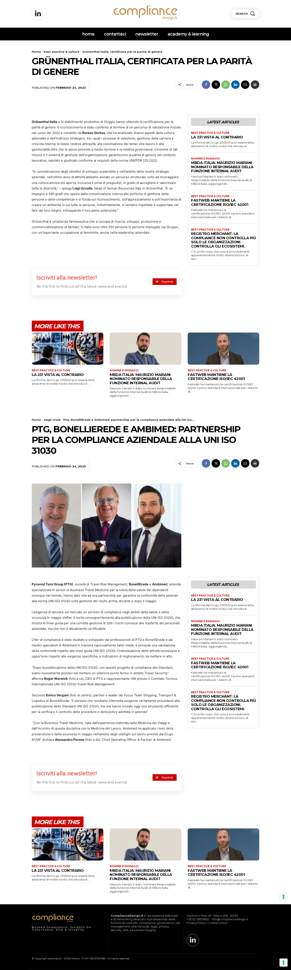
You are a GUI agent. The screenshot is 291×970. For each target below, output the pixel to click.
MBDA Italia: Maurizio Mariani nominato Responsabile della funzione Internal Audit (222, 167)
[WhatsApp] (225, 84)
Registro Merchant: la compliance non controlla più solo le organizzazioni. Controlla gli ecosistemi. (223, 240)
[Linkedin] (38, 14)
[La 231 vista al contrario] (67, 349)
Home (36, 51)
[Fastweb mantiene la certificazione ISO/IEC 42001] (223, 349)
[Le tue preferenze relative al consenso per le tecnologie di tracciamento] (283, 963)
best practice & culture (61, 51)
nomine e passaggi (205, 158)
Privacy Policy (196, 922)
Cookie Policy (217, 922)
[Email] (245, 84)
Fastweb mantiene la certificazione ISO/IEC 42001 (219, 202)
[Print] (255, 84)
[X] (216, 84)
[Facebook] (206, 84)
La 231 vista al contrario (217, 137)
